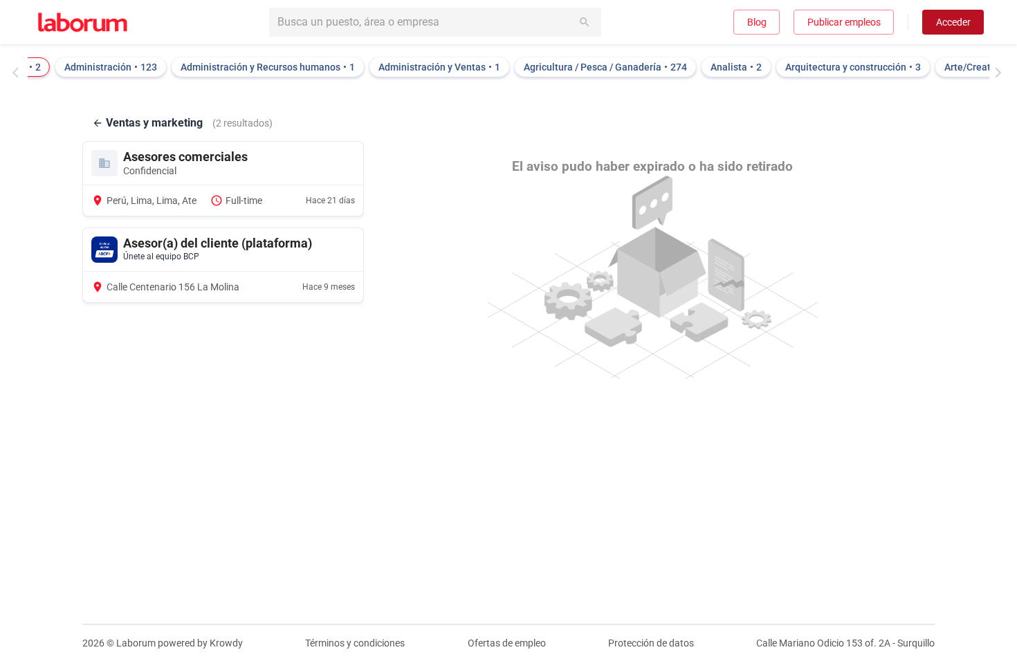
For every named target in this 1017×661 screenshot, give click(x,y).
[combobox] (435, 22)
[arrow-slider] (18, 72)
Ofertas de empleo (507, 643)
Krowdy (226, 643)
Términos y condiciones (355, 643)
